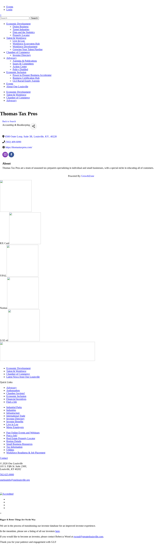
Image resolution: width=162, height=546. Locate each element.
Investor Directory (22, 55)
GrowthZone (87, 176)
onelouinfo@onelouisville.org (15, 480)
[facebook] (11, 154)
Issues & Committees (23, 63)
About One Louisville (17, 86)
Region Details (13, 441)
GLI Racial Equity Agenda (26, 80)
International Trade (15, 415)
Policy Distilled (20, 69)
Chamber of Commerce (18, 52)
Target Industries (21, 29)
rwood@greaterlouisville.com (88, 536)
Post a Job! (11, 435)
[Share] (33, 126)
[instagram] (5, 154)
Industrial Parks (14, 407)
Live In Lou (19, 40)
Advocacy (11, 58)
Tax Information (14, 447)
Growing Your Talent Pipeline (28, 49)
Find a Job (11, 402)
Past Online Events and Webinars (23, 432)
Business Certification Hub (26, 78)
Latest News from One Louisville (23, 376)
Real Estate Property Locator (20, 438)
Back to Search (9, 121)
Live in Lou (12, 424)
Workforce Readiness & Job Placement (25, 452)
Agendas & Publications (25, 60)
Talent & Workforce (16, 38)
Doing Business (20, 26)
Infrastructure (13, 413)
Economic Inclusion (16, 72)
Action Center (20, 66)
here (57, 531)
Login (9, 9)
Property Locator (21, 35)
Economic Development (18, 23)
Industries (11, 410)
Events (9, 6)
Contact (4, 458)
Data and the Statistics (24, 32)
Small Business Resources (19, 444)
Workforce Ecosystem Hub (26, 43)
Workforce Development (25, 46)
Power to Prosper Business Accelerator (32, 75)
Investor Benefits (14, 421)
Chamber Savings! (15, 393)
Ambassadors (13, 390)
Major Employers (15, 427)
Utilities (10, 449)
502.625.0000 (7, 474)
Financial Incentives (16, 399)
